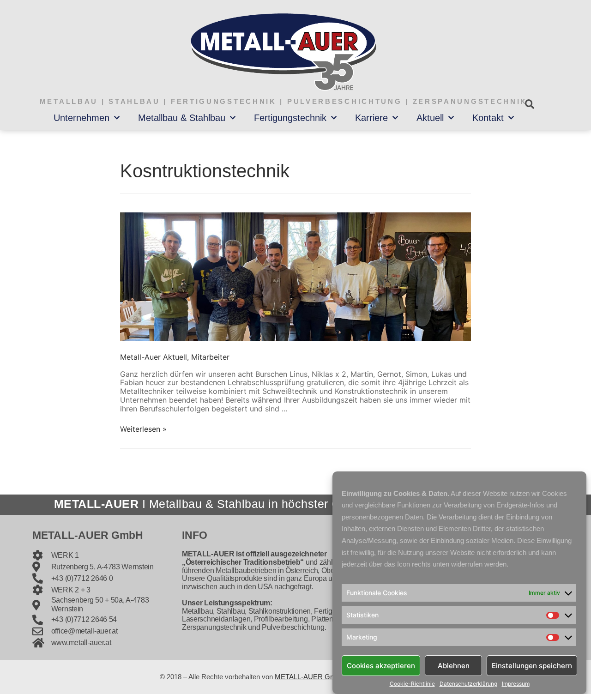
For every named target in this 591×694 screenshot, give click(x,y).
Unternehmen (81, 118)
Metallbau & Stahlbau (181, 118)
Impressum (516, 684)
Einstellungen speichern (532, 665)
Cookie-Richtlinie (412, 684)
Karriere (371, 118)
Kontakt (488, 118)
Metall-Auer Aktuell (153, 357)
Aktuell (430, 118)
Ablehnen (454, 665)
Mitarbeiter (210, 357)
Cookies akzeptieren (381, 665)
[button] (529, 104)
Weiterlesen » (143, 429)
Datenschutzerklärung (468, 684)
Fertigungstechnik (290, 118)
